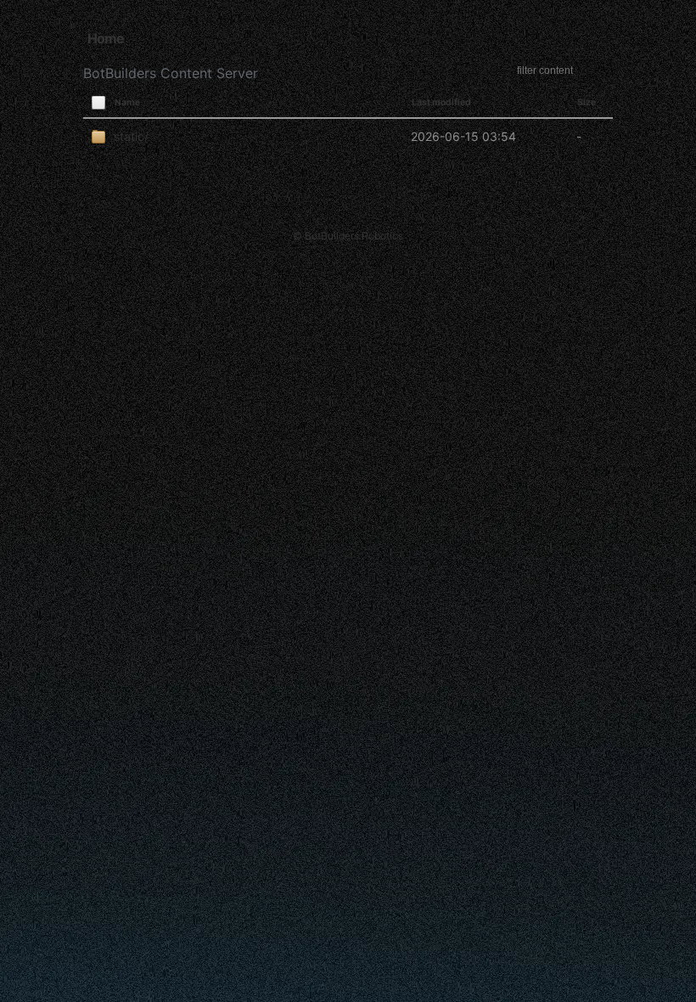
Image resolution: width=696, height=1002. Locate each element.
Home (105, 38)
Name (127, 102)
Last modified (441, 102)
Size (586, 102)
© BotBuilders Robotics (348, 235)
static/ (131, 136)
